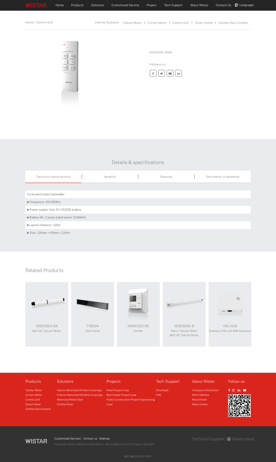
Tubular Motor (132, 23)
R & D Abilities (200, 394)
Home (60, 5)
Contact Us (223, 5)
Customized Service (125, 5)
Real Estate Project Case (121, 394)
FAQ (158, 394)
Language (245, 5)
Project (152, 5)
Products (77, 5)
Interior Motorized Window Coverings (79, 390)
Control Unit (181, 23)
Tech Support (173, 5)
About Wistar (199, 5)
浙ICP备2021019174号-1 (138, 456)
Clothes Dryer (65, 404)
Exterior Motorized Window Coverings (80, 394)
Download (162, 390)
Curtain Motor (157, 23)
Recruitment (199, 399)
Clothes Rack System (233, 23)
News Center (200, 404)
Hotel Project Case (117, 390)
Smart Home (204, 23)
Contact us (90, 438)
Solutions (97, 5)
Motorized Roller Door (70, 399)
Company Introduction (205, 390)
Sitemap (104, 438)
